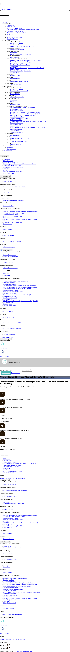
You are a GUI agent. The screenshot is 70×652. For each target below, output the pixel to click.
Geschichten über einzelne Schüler (19, 138)
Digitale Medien (14, 69)
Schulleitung (13, 52)
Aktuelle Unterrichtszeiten (17, 49)
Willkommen (10, 25)
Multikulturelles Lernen (16, 123)
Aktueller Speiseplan (15, 84)
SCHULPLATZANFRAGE (7, 617)
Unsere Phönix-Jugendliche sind (19, 91)
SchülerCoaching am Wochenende (16, 37)
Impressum (16, 651)
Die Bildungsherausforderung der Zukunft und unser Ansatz (23, 29)
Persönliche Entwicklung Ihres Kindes (20, 71)
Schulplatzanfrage (15, 75)
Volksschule (10, 147)
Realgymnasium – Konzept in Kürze (17, 32)
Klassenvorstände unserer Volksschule (20, 54)
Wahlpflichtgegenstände (16, 132)
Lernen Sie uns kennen (16, 43)
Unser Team (13, 101)
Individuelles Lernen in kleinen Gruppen (21, 62)
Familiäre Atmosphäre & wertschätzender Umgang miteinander (27, 60)
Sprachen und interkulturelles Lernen (20, 65)
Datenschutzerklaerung (26, 651)
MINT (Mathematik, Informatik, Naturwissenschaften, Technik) (27, 68)
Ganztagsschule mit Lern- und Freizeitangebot (22, 107)
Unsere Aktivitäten (15, 57)
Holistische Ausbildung (16, 120)
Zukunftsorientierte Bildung (17, 63)
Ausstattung (10, 34)
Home (5, 22)
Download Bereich (15, 78)
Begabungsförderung (16, 109)
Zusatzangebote (14, 72)
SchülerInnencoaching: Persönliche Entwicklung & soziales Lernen (28, 121)
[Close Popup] (0, 4)
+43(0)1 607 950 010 (24, 399)
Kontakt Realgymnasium (18, 478)
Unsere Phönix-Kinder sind (14, 28)
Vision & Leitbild (11, 26)
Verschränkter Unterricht (16, 124)
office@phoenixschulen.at (15, 407)
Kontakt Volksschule (5, 478)
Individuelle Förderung (16, 110)
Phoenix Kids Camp (12, 39)
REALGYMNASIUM (5, 542)
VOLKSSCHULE (5, 480)
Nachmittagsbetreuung (16, 129)
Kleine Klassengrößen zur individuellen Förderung (24, 115)
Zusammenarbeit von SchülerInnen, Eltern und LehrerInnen (26, 112)
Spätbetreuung (14, 66)
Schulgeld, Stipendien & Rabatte (19, 81)
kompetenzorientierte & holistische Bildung (22, 46)
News (8, 36)
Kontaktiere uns (7, 150)
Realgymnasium (11, 149)
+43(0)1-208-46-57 (23, 430)
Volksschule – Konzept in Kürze (15, 31)
